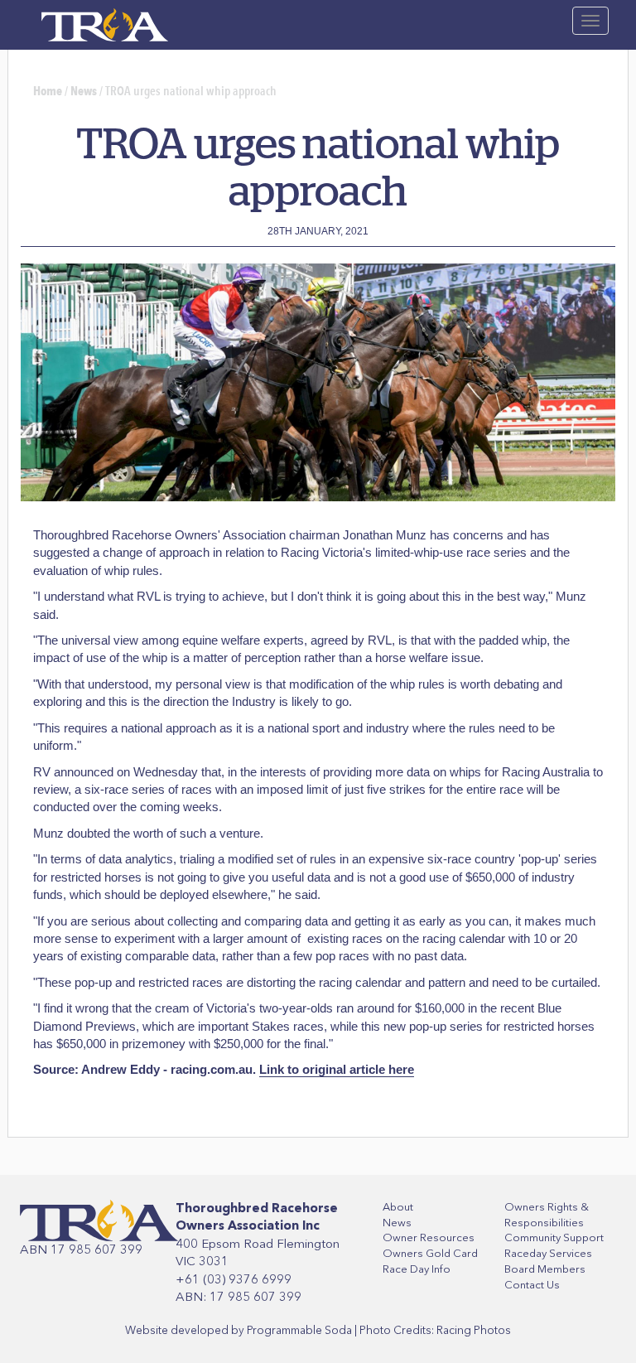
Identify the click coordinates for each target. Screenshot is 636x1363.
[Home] (104, 19)
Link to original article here (336, 1069)
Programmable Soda (299, 1330)
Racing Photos (473, 1330)
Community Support (554, 1237)
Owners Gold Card (430, 1253)
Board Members (544, 1269)
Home (47, 91)
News (83, 91)
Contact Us (532, 1284)
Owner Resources (429, 1237)
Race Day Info (416, 1269)
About (398, 1207)
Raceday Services (548, 1253)
